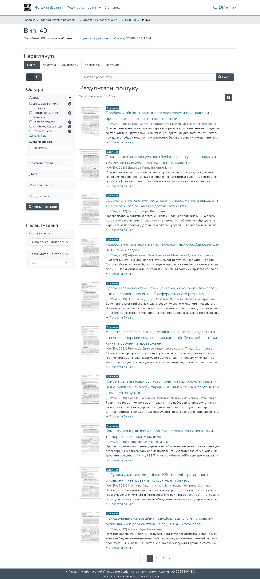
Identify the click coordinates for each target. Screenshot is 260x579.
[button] (27, 7)
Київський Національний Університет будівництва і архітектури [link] (112, 571)
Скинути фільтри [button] (44, 207)
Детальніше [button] (37, 136)
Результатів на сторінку (48, 254)
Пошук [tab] (32, 65)
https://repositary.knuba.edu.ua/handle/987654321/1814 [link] (113, 38)
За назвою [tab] (92, 65)
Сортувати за (40, 234)
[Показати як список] (30, 77)
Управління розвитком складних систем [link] (101, 20)
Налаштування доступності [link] (118, 576)
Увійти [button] (229, 8)
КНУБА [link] (189, 571)
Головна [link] (29, 20)
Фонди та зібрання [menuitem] (48, 8)
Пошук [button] (226, 77)
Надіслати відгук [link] (149, 576)
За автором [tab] (70, 65)
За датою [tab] (49, 65)
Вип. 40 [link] (130, 20)
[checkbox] (30, 103)
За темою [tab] (113, 65)
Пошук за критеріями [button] (82, 8)
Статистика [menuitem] (112, 8)
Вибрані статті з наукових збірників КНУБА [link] (59, 20)
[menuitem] (83, 7)
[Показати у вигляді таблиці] (38, 77)
